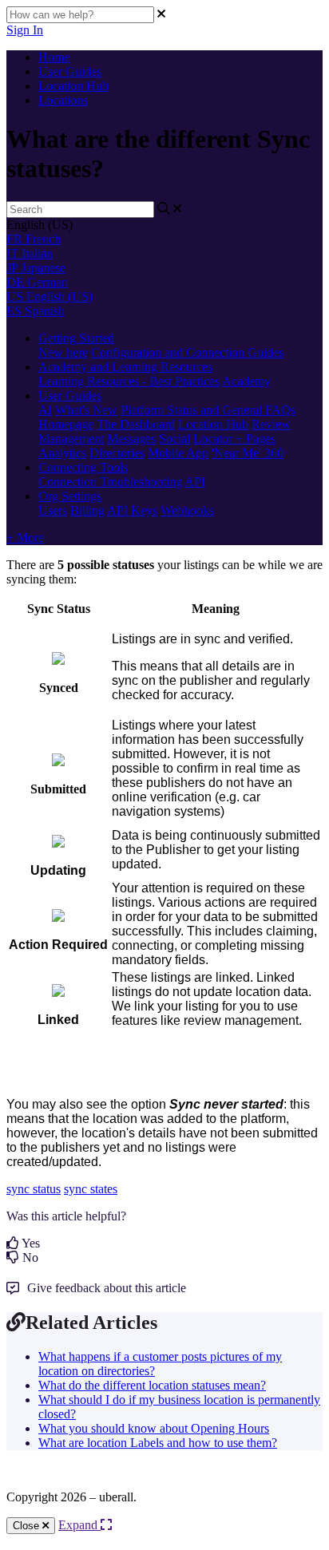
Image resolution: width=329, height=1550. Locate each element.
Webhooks (187, 510)
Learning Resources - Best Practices (129, 381)
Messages (131, 438)
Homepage (65, 424)
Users (52, 510)
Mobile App (178, 453)
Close (27, 1526)
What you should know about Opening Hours (153, 1428)
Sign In (24, 30)
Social (174, 438)
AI (45, 410)
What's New (86, 410)
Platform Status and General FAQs (208, 410)
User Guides (69, 71)
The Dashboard (136, 424)
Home (53, 57)
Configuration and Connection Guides (187, 352)
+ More (25, 537)
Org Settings (69, 496)
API (194, 481)
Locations (63, 100)
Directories (117, 453)
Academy (246, 381)
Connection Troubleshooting (110, 481)
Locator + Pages (234, 438)
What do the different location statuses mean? (152, 1385)
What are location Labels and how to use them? (157, 1442)
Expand (79, 1525)
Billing (87, 510)
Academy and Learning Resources (125, 367)
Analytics (62, 453)
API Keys (132, 510)
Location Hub (73, 86)
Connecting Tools (83, 467)
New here (63, 352)
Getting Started (76, 338)
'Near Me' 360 (247, 453)
